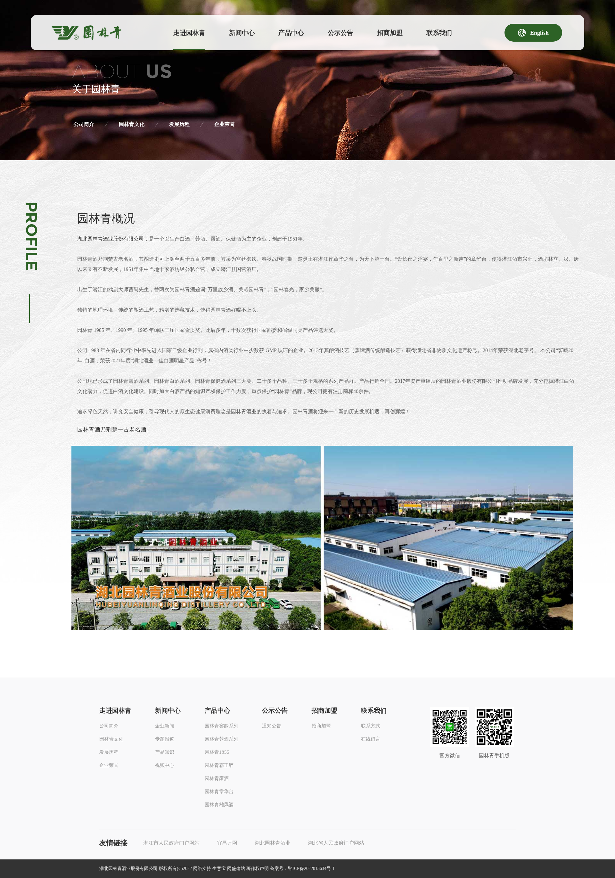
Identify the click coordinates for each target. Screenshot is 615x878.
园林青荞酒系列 (221, 739)
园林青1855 (217, 752)
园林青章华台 (219, 791)
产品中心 (291, 32)
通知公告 (271, 725)
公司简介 (84, 124)
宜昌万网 (227, 843)
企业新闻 (164, 725)
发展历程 (179, 124)
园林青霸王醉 (219, 765)
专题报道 (164, 739)
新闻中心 (242, 32)
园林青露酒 (217, 778)
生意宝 (219, 868)
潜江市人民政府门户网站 (171, 843)
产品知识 (164, 752)
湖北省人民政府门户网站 (336, 843)
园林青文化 (131, 124)
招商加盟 (390, 32)
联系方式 (370, 725)
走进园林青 (189, 32)
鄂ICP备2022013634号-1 (311, 868)
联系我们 (439, 32)
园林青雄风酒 (219, 804)
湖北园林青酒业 (273, 843)
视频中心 (164, 765)
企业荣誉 (224, 124)
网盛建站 (236, 868)
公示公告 (340, 32)
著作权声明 (257, 868)
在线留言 (370, 739)
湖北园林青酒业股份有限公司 (110, 239)
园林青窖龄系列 (221, 725)
